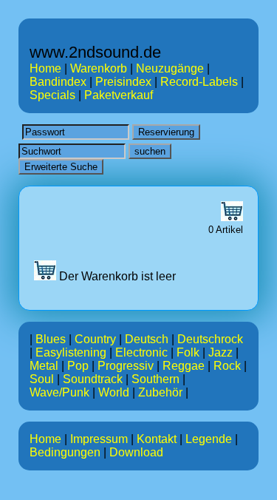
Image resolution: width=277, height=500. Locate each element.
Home (45, 68)
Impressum (99, 439)
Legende (208, 439)
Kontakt (157, 439)
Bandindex (58, 81)
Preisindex (123, 81)
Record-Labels (199, 81)
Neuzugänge (170, 68)
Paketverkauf (118, 95)
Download (136, 452)
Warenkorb (98, 68)
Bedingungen (65, 452)
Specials (52, 95)
